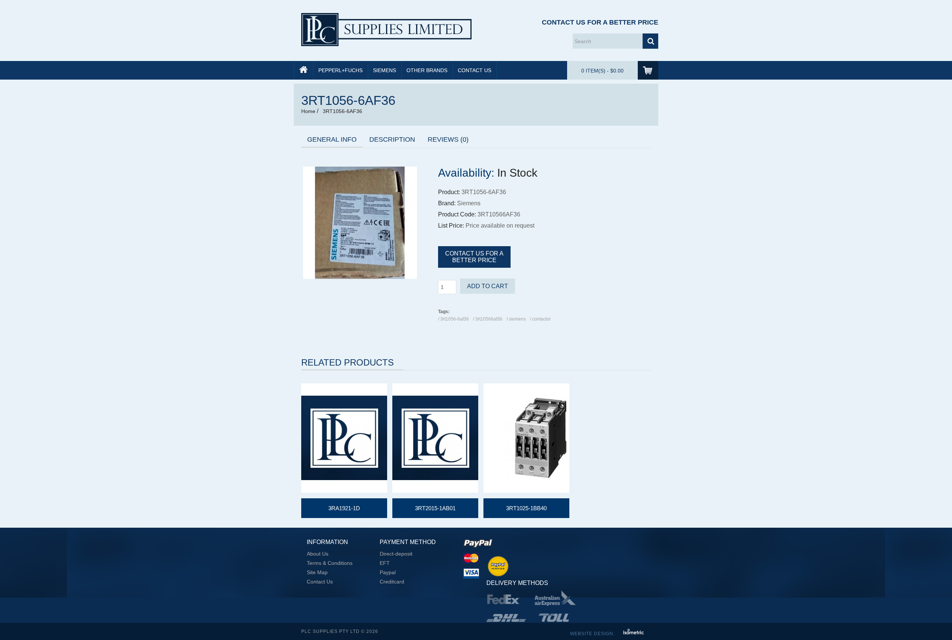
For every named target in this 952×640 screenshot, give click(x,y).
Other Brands (426, 70)
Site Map (317, 572)
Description (392, 139)
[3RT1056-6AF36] (360, 277)
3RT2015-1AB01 (435, 508)
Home (308, 111)
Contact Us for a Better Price (600, 22)
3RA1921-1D (344, 508)
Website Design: (593, 633)
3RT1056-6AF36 (341, 111)
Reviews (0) (448, 139)
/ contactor (540, 319)
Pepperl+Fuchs (340, 70)
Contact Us (474, 70)
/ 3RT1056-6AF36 (453, 319)
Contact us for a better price (474, 256)
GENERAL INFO (332, 139)
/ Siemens (516, 319)
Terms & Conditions (330, 563)
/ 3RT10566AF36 (487, 319)
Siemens (384, 70)
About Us (317, 554)
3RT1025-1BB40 (526, 508)
